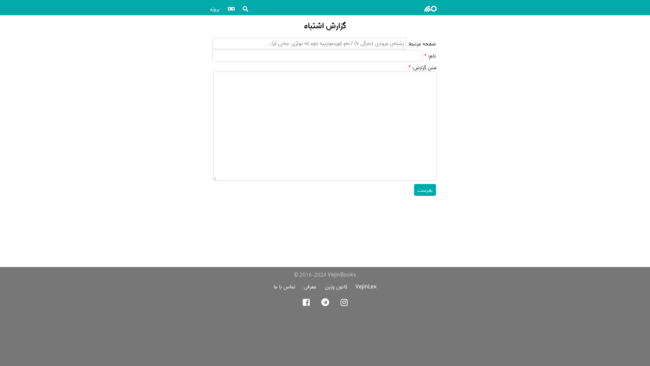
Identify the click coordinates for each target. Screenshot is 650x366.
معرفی (310, 286)
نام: (432, 56)
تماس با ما (285, 286)
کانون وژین (336, 286)
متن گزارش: (424, 67)
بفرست (425, 190)
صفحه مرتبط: (422, 43)
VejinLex (365, 286)
